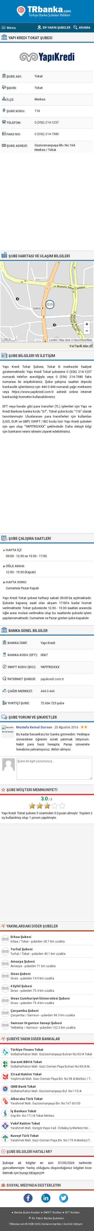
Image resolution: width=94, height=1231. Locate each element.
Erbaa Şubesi (21, 937)
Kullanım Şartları (52, 1224)
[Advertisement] (47, 201)
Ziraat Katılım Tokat (26, 1074)
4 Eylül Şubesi (21, 986)
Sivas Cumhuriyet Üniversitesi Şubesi (40, 998)
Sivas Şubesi (21, 974)
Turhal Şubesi (22, 949)
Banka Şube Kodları (27, 1212)
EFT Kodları (72, 1212)
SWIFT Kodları (52, 1212)
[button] (47, 301)
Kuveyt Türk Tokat (24, 1136)
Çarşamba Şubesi (25, 1011)
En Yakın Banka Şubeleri (48, 1218)
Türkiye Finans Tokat (27, 1049)
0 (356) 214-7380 (47, 134)
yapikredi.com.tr (52, 679)
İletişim (78, 1224)
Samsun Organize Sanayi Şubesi (36, 1023)
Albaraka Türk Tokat (26, 1099)
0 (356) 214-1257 (47, 122)
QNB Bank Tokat (23, 1086)
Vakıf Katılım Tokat (25, 1123)
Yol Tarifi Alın (78, 346)
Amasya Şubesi (23, 961)
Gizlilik (68, 1224)
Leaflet (53, 340)
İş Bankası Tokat (23, 1111)
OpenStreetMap (83, 340)
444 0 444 (47, 691)
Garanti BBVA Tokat (26, 1062)
